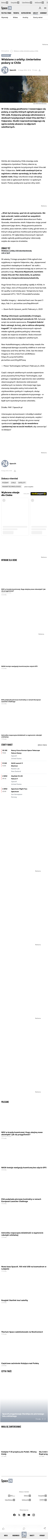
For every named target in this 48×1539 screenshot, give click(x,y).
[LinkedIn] (24, 1515)
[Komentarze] (24, 1528)
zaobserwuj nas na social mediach (17, 426)
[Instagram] (34, 1515)
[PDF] (15, 471)
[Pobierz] (40, 70)
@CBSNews (30, 354)
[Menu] (45, 8)
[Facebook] (14, 1515)
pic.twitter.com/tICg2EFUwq (13, 360)
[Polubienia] (3, 1528)
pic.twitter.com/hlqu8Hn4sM (26, 303)
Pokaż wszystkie (28, 486)
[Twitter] (19, 1515)
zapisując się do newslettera (25, 423)
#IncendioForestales (31, 294)
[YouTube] (29, 1515)
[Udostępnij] (45, 1528)
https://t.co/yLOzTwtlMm (12, 357)
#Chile (39, 284)
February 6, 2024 (37, 366)
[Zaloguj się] (40, 8)
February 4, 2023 (35, 309)
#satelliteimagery (13, 344)
